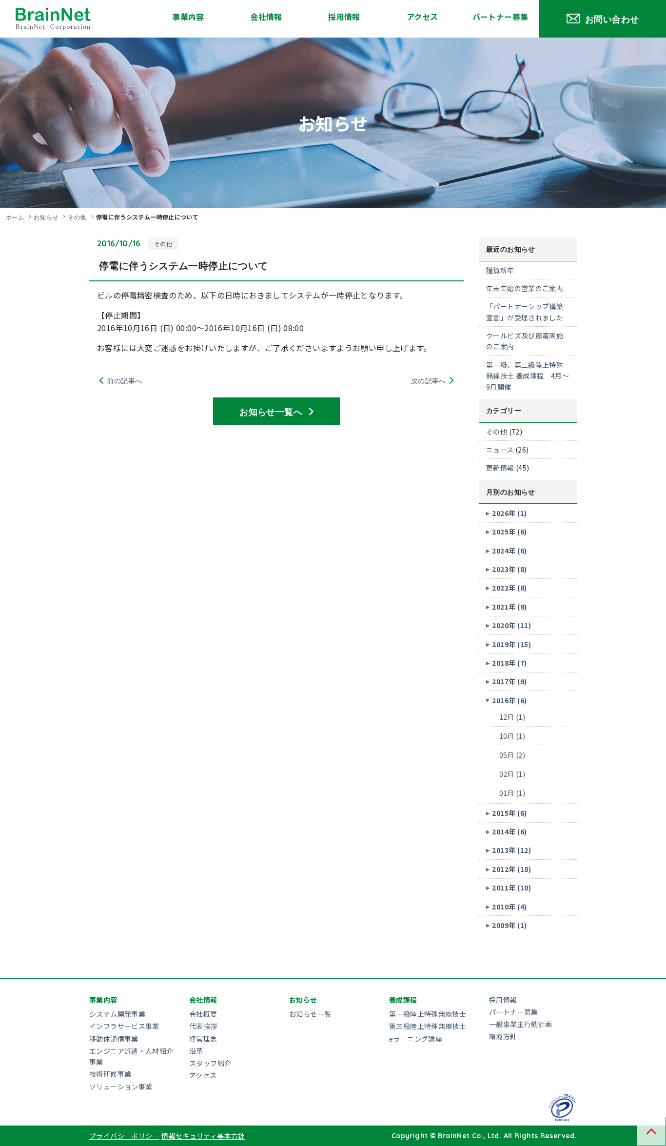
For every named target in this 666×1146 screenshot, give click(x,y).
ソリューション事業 (120, 1086)
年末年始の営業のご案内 (524, 288)
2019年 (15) (511, 644)
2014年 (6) (509, 831)
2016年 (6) (509, 700)
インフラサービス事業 (124, 1026)
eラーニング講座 (415, 1039)
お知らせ (46, 217)
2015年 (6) (509, 813)
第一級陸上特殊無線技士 (427, 1014)
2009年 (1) (509, 925)
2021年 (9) (509, 607)
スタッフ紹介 (210, 1063)
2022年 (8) (509, 588)
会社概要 (203, 1014)
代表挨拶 (203, 1026)
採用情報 (344, 16)
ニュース (500, 449)
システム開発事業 (117, 1014)
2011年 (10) (511, 887)
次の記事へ (428, 380)
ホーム (15, 217)
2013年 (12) (511, 850)
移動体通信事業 (113, 1039)
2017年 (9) (509, 681)
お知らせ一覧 (310, 1014)
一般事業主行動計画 (520, 1024)
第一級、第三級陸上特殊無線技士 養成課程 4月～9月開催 (527, 376)
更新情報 (500, 468)
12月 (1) (512, 717)
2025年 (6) (509, 531)
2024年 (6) (509, 550)
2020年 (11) (511, 625)
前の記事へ (124, 380)
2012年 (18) (511, 869)
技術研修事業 (110, 1074)
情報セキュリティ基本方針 (203, 1136)
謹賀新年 (500, 270)
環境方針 (503, 1036)
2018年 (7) (509, 663)
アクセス (422, 16)
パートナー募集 (500, 16)
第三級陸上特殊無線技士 (427, 1026)
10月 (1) (512, 736)
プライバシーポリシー (124, 1136)
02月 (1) (512, 774)
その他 (77, 217)
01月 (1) (512, 793)
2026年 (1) (509, 513)
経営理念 (203, 1039)
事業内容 (188, 16)
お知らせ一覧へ (270, 411)
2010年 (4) (509, 906)
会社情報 (266, 16)
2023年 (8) (509, 569)
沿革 (196, 1051)
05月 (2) (512, 755)
